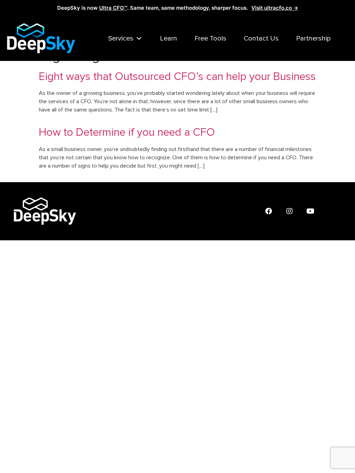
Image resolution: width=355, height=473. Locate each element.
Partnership (313, 38)
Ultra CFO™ (113, 8)
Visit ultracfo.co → (274, 8)
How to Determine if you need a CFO (127, 132)
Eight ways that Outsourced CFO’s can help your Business (177, 76)
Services (120, 38)
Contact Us (261, 38)
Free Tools (210, 38)
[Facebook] (269, 211)
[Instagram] (289, 211)
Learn (168, 38)
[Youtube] (310, 211)
